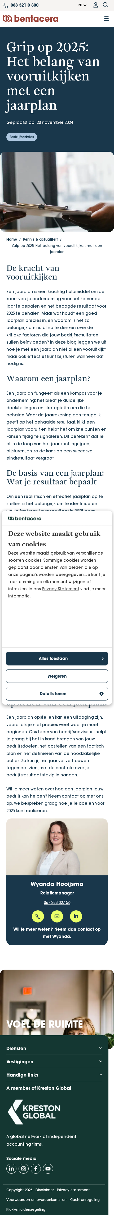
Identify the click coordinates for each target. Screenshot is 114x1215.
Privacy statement (73, 1190)
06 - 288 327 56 (57, 902)
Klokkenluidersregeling (25, 1209)
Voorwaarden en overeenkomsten (36, 1200)
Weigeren (57, 676)
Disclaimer (45, 1190)
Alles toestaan (53, 658)
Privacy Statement (60, 588)
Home (11, 239)
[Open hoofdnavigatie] (106, 19)
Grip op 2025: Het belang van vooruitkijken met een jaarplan (57, 249)
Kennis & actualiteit (40, 239)
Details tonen (53, 693)
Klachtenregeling (85, 1200)
